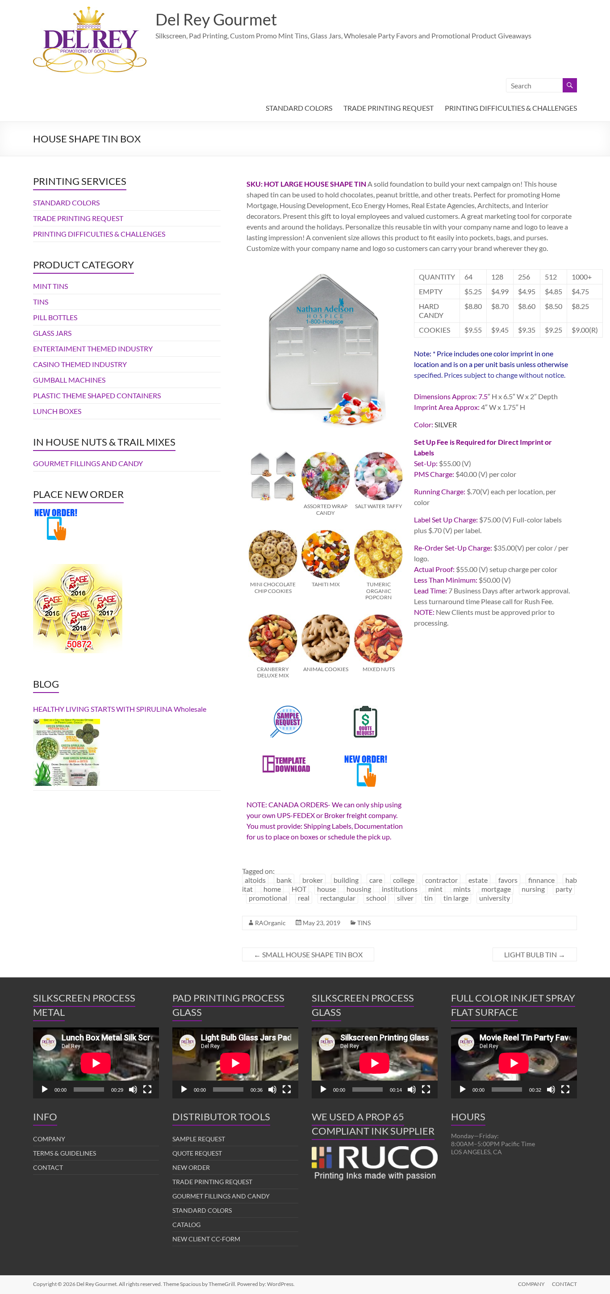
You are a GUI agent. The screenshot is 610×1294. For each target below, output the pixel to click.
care (375, 880)
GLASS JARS (52, 333)
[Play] (44, 1089)
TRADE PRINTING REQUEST (388, 108)
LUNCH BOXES (57, 411)
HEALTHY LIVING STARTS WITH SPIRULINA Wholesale (119, 709)
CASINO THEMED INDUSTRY (80, 364)
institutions (400, 889)
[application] (96, 1062)
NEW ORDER (191, 1167)
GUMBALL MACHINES (69, 380)
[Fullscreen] (147, 1089)
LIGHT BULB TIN (534, 954)
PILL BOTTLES (55, 317)
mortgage (496, 889)
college (403, 880)
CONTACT (48, 1167)
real (303, 897)
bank (284, 880)
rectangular (337, 897)
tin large (455, 897)
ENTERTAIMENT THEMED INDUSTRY (93, 348)
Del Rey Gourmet (216, 19)
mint (435, 889)
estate (478, 880)
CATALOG (186, 1224)
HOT (299, 889)
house (326, 889)
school (376, 897)
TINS (364, 923)
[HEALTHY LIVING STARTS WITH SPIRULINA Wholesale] (66, 752)
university (494, 897)
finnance (541, 880)
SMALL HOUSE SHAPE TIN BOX (308, 954)
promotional (268, 897)
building (346, 880)
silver (405, 897)
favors (508, 880)
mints (462, 889)
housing (359, 889)
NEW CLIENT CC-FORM (206, 1239)
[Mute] (133, 1089)
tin (428, 897)
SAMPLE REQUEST (198, 1139)
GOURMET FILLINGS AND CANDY (88, 463)
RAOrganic (270, 923)
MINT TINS (50, 286)
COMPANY (49, 1139)
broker (312, 880)
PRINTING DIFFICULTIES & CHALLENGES (511, 108)
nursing (533, 889)
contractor (441, 880)
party (564, 889)
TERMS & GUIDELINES (64, 1153)
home (272, 889)
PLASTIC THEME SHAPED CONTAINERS (97, 395)
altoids (255, 880)
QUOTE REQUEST (197, 1153)
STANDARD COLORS (299, 108)
